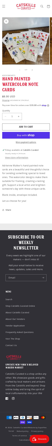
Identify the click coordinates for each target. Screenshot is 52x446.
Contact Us (11, 345)
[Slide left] (20, 70)
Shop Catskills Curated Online (20, 305)
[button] (3, 6)
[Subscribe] (43, 277)
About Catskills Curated (17, 312)
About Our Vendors (15, 319)
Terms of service (19, 436)
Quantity (6, 110)
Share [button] (8, 209)
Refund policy (23, 431)
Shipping (5, 100)
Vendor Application (15, 325)
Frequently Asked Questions (20, 332)
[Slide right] (32, 70)
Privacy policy (37, 431)
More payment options (26, 142)
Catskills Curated (20, 427)
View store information (16, 157)
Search (9, 299)
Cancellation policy (27, 440)
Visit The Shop (13, 338)
